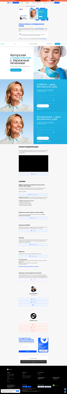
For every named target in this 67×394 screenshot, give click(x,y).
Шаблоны (23, 6)
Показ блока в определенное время (30, 6)
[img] (33, 1)
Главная (20, 6)
